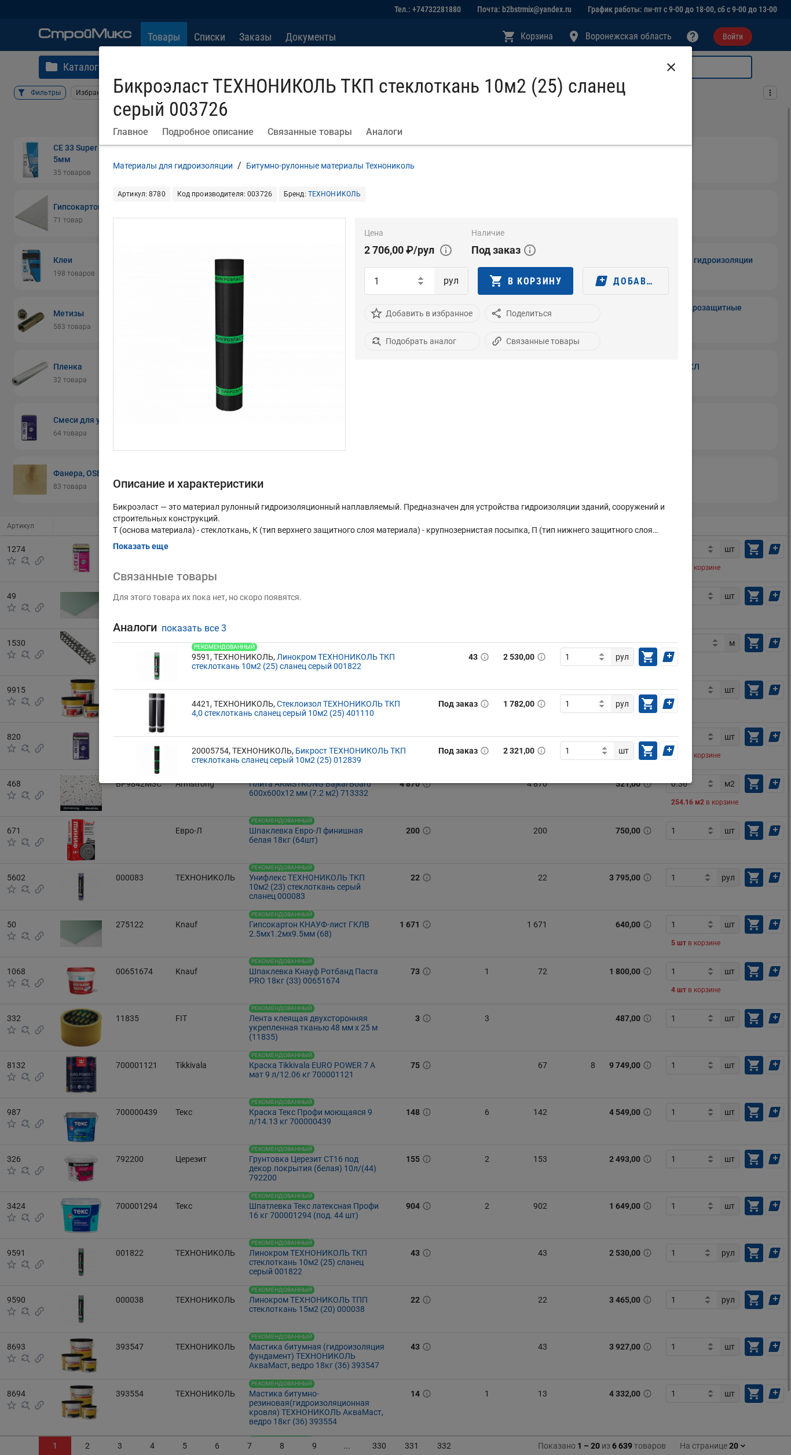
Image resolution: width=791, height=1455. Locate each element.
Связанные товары (310, 131)
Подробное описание (208, 131)
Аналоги (384, 131)
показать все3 (194, 628)
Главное (130, 131)
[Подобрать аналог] (376, 341)
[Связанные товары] (497, 341)
